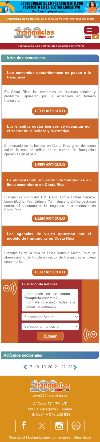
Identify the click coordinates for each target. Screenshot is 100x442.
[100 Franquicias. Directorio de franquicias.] (34, 33)
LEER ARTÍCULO (50, 111)
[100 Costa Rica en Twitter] (42, 426)
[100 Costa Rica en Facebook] (24, 426)
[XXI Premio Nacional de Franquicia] (76, 425)
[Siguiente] (75, 367)
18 (37, 367)
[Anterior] (25, 367)
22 (63, 367)
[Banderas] (91, 36)
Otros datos (82, 437)
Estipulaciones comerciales (49, 437)
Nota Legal (17, 437)
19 (43, 367)
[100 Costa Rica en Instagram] (59, 426)
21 (57, 367)
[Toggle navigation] (91, 30)
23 (70, 367)
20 (50, 367)
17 (30, 367)
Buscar (50, 336)
